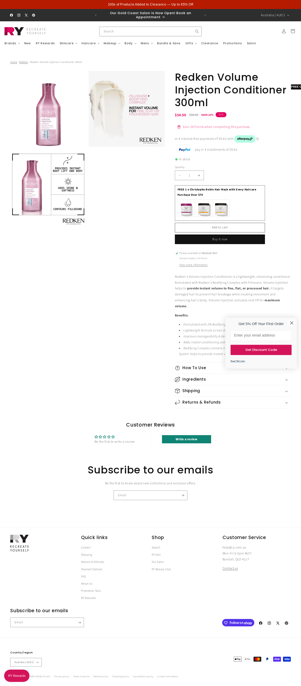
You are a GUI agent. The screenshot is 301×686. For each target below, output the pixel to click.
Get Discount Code (261, 349)
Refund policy (101, 676)
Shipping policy (120, 676)
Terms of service (81, 676)
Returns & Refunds (92, 562)
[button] (12, 43)
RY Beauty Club (161, 569)
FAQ (83, 576)
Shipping (86, 555)
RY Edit (156, 555)
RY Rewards (88, 598)
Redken (23, 62)
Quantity (180, 167)
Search (156, 547)
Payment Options (92, 569)
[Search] (196, 31)
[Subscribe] (182, 495)
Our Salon (158, 562)
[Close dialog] (291, 323)
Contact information (167, 676)
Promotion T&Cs (91, 591)
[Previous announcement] (95, 15)
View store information (193, 265)
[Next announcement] (205, 15)
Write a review (186, 439)
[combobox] (150, 31)
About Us (87, 583)
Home (13, 62)
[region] (150, 4)
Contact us (230, 568)
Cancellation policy (143, 676)
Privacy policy (61, 676)
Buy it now (219, 239)
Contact (86, 547)
